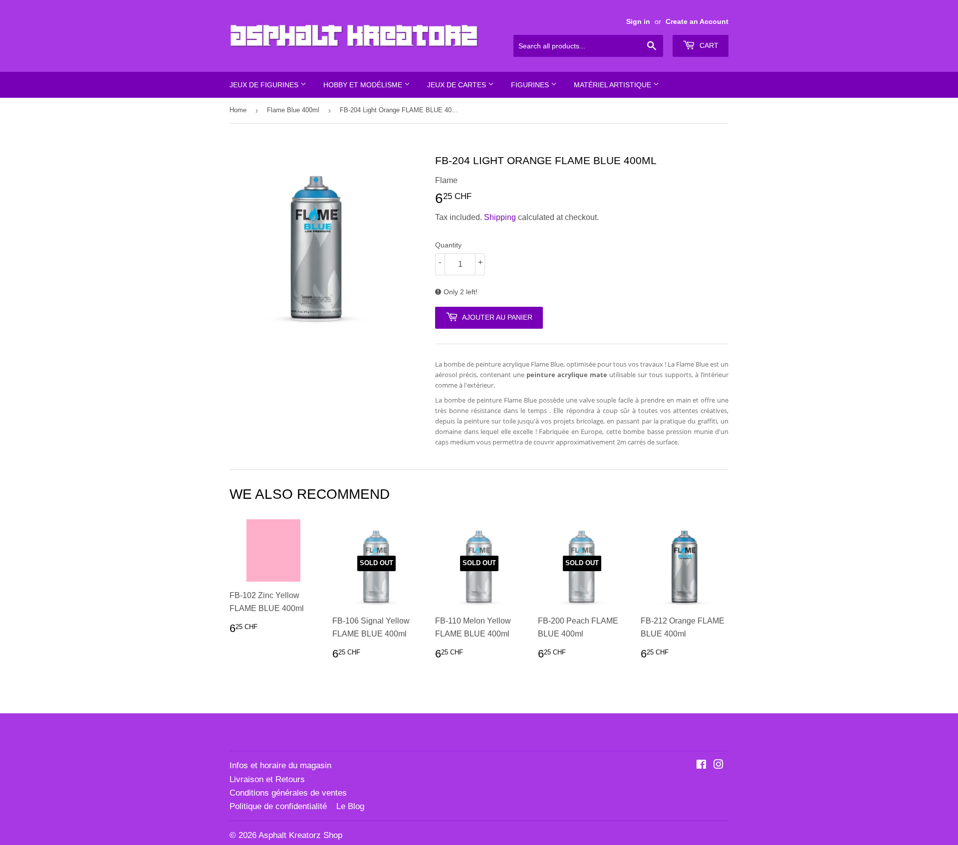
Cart (708, 45)
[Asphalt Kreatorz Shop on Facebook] (701, 765)
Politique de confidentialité (278, 806)
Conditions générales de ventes (288, 793)
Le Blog (350, 806)
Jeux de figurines (265, 85)
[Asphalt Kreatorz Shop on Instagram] (718, 765)
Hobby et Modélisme (363, 85)
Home (238, 110)
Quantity (448, 245)
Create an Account (697, 21)
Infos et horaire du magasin (280, 765)
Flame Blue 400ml (293, 110)
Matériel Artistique (613, 85)
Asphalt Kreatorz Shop (300, 835)
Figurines (531, 85)
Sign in (638, 21)
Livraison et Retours (267, 779)
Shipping (500, 217)
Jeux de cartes (457, 85)
